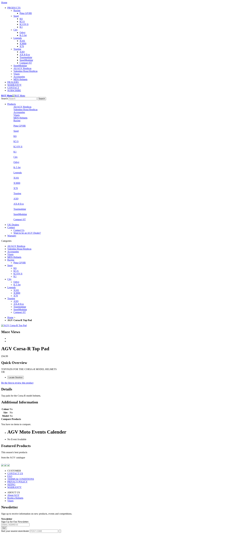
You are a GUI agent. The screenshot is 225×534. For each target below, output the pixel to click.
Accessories (19, 76)
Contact (11, 227)
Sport (16, 16)
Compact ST (26, 63)
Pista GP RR (26, 13)
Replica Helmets (15, 498)
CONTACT (13, 87)
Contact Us (18, 230)
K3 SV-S (24, 24)
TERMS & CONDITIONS (20, 479)
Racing (16, 10)
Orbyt (22, 32)
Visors (16, 74)
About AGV (13, 495)
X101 (22, 40)
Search (4, 98)
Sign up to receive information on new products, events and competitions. (36, 513)
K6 (21, 18)
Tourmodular (26, 57)
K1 (21, 27)
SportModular (26, 60)
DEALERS (13, 82)
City (15, 29)
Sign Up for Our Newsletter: (15, 521)
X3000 (23, 43)
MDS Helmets (20, 79)
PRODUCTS (14, 7)
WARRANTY (14, 85)
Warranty (11, 235)
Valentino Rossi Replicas (25, 71)
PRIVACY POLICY (17, 481)
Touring (17, 49)
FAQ (9, 476)
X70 (22, 46)
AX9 (22, 52)
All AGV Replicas (22, 68)
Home (4, 2)
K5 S (22, 21)
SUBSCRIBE (14, 90)
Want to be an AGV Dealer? (27, 233)
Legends (17, 38)
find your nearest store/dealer (15, 531)
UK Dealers (13, 224)
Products (11, 104)
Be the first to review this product (17, 383)
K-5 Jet (23, 35)
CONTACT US (15, 473)
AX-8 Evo (25, 54)
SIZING (11, 484)
